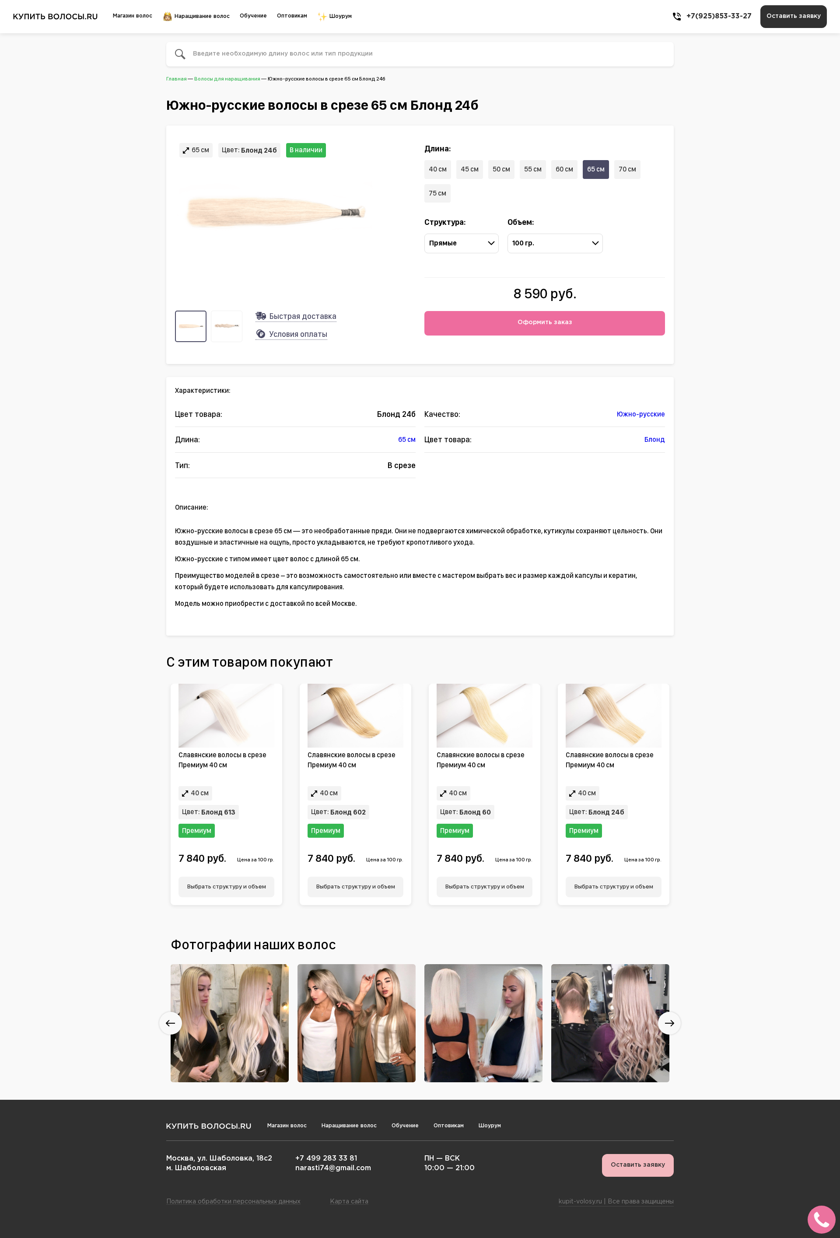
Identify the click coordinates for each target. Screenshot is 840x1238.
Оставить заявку (793, 16)
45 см (470, 169)
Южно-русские (641, 414)
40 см (438, 169)
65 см (596, 169)
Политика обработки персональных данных (233, 1201)
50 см (501, 169)
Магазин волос (132, 16)
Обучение (253, 16)
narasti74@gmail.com (333, 1168)
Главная (176, 79)
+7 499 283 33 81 (326, 1158)
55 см (533, 169)
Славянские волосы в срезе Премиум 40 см (222, 760)
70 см (627, 169)
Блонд (654, 439)
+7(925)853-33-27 (719, 16)
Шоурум (340, 16)
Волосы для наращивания (227, 79)
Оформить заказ (545, 322)
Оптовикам (292, 16)
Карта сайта (349, 1201)
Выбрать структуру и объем (226, 886)
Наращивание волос (201, 16)
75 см (437, 193)
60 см (564, 169)
